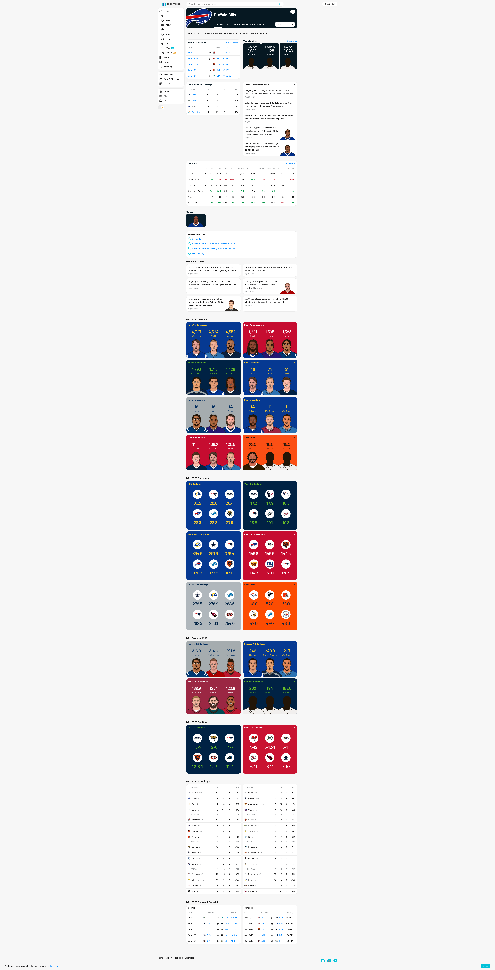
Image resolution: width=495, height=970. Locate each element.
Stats (227, 24)
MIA (218, 75)
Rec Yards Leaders (197, 362)
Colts (194, 858)
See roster (292, 41)
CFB (167, 15)
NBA (168, 34)
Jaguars (196, 846)
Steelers (196, 819)
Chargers (196, 879)
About (167, 91)
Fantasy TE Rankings (198, 681)
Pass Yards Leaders (197, 324)
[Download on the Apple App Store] (323, 961)
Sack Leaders (251, 437)
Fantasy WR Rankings (254, 643)
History (260, 24)
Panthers (252, 846)
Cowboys (252, 798)
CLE (218, 70)
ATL (263, 940)
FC (167, 29)
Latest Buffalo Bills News (257, 84)
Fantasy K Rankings (253, 681)
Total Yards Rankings (198, 534)
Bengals (195, 831)
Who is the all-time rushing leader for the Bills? (214, 243)
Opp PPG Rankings (253, 483)
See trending (198, 253)
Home (160, 957)
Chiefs (195, 885)
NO (226, 929)
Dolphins (196, 112)
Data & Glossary (171, 79)
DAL (209, 923)
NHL (168, 38)
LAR (281, 923)
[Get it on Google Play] (329, 961)
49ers (251, 885)
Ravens (195, 825)
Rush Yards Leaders (254, 324)
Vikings (251, 831)
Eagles (251, 792)
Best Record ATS (196, 727)
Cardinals (252, 891)
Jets (194, 100)
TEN (209, 935)
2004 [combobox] (278, 24)
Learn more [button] (55, 966)
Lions (250, 837)
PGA (168, 48)
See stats (290, 163)
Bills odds (196, 238)
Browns (195, 837)
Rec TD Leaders (252, 399)
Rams (250, 879)
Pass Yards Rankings (198, 584)
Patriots (196, 94)
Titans (195, 864)
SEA (281, 917)
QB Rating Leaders (197, 437)
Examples (168, 74)
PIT (218, 52)
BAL (263, 935)
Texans (195, 852)
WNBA (168, 24)
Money (169, 52)
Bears (251, 819)
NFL (167, 43)
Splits (252, 24)
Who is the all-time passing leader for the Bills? (214, 248)
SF (218, 58)
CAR (227, 923)
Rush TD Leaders (196, 399)
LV (226, 935)
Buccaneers (253, 852)
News (166, 62)
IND (281, 935)
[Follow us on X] (335, 961)
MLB (168, 20)
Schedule (235, 24)
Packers (252, 825)
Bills (194, 798)
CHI (263, 929)
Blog (166, 96)
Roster (245, 24)
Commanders (254, 804)
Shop (166, 100)
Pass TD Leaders (252, 362)
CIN (218, 64)
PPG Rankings (194, 483)
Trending (178, 957)
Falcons (251, 858)
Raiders (195, 891)
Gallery (167, 83)
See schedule (232, 42)
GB (226, 940)
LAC (209, 917)
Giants (251, 809)
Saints (251, 864)
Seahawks (253, 874)
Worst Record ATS (253, 727)
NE (208, 929)
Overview (218, 24)
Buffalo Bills (225, 15)
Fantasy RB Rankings (198, 643)
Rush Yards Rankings (254, 534)
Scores (167, 57)
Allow (485, 966)
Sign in (328, 4)
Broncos (196, 874)
